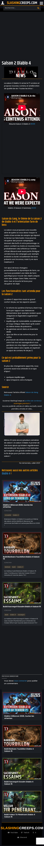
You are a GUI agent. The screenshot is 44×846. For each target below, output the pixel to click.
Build (13, 567)
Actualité (8, 515)
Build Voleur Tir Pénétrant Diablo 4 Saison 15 (19, 816)
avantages (18, 403)
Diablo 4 (6, 473)
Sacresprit (21, 614)
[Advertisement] (22, 35)
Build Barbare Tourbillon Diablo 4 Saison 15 (21, 558)
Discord (23, 837)
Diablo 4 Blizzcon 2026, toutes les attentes (18, 506)
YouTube (14, 832)
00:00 (33, 124)
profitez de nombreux (33, 401)
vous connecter (20, 681)
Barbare (7, 567)
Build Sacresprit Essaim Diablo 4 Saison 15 (22, 607)
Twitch (26, 832)
